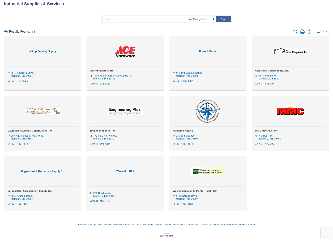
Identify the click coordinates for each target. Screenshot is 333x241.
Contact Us (206, 224)
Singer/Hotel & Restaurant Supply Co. (30, 190)
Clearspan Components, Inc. (272, 70)
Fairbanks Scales (183, 130)
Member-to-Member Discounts (157, 224)
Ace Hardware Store (101, 70)
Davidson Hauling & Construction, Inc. (30, 130)
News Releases (105, 224)
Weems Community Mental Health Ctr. (195, 190)
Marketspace (179, 224)
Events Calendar (122, 224)
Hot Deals (136, 224)
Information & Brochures (224, 224)
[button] (6, 31)
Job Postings (193, 224)
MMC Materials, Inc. (266, 130)
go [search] (224, 19)
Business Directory (87, 224)
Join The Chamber (246, 224)
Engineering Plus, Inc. (103, 130)
